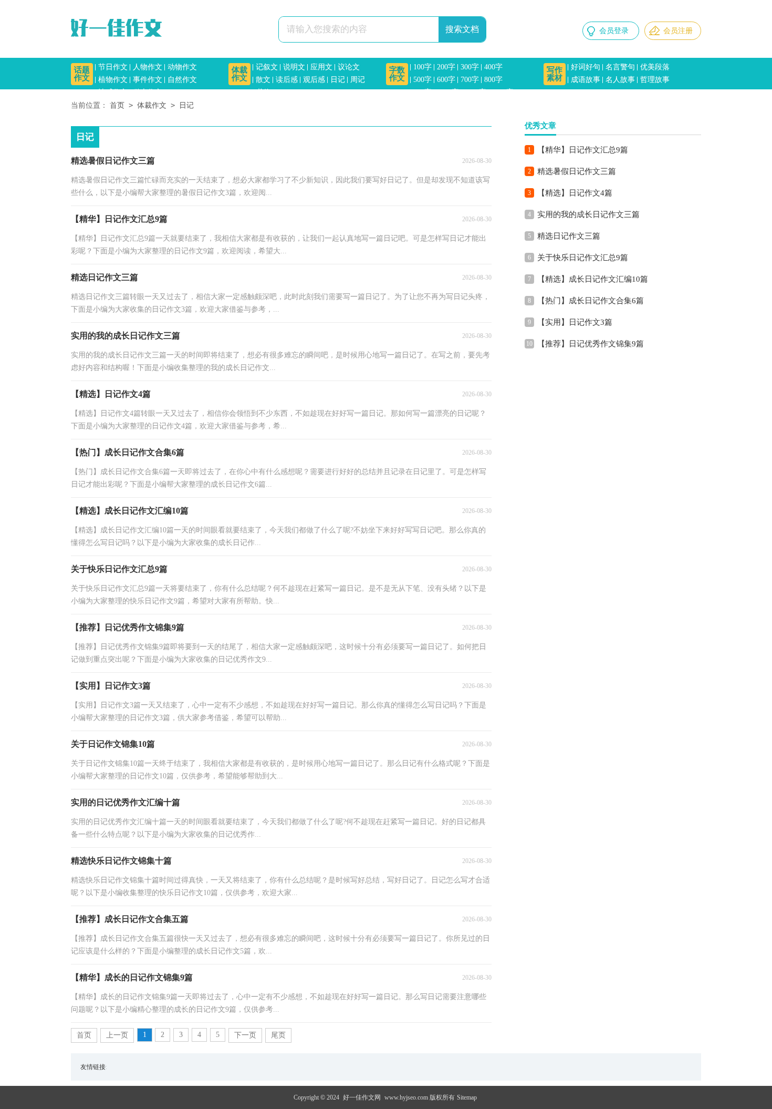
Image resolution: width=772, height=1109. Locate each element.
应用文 (321, 67)
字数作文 (397, 74)
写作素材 (554, 74)
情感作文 (113, 92)
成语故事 (585, 80)
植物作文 (113, 80)
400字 (493, 67)
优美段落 (655, 67)
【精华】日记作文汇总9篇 (582, 150)
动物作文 (182, 67)
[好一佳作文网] (118, 29)
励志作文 (147, 92)
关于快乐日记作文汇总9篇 (582, 257)
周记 (357, 80)
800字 (493, 80)
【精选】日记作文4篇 (574, 193)
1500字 (503, 92)
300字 (470, 67)
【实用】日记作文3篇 (574, 322)
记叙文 (267, 67)
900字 (422, 92)
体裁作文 (239, 74)
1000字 (448, 92)
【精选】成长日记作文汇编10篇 (592, 279)
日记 (337, 80)
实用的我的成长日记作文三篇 (588, 214)
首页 (117, 105)
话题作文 (82, 74)
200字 (446, 67)
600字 (446, 80)
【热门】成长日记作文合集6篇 (590, 300)
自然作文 (182, 80)
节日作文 (113, 67)
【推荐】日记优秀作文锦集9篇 (590, 344)
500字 (422, 80)
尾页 (278, 1035)
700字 (470, 80)
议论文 (349, 67)
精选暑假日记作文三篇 (576, 171)
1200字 (475, 92)
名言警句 (620, 67)
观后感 (314, 80)
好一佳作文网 (362, 1097)
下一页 (245, 1035)
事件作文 (147, 80)
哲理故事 (655, 80)
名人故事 (620, 80)
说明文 (294, 67)
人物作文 (147, 67)
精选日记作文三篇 (568, 236)
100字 (422, 67)
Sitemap (467, 1097)
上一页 (117, 1035)
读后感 (287, 80)
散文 (263, 80)
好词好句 (585, 67)
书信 (263, 92)
